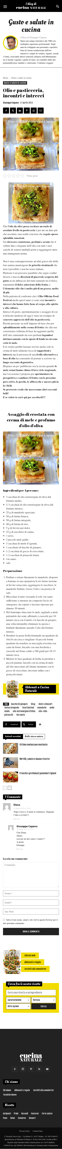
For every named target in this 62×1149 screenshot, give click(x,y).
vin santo (20, 714)
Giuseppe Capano (11, 102)
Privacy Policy (24, 1131)
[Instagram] (23, 1069)
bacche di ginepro (19, 704)
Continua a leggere (45, 62)
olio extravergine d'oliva (24, 711)
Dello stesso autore (34, 736)
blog (33, 704)
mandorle (41, 707)
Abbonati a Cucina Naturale (37, 689)
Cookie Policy (38, 1131)
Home (5, 77)
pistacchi (8, 714)
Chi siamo (7, 1090)
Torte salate (47, 1113)
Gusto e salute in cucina (21, 77)
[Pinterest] (31, 1069)
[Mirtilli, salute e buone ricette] (10, 762)
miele (6, 711)
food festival (28, 707)
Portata (36, 1000)
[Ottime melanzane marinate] (10, 748)
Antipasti (7, 1113)
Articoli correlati (13, 736)
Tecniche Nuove (10, 1094)
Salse (12, 1118)
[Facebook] (15, 1069)
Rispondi (17, 819)
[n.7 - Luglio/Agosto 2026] (12, 689)
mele (52, 707)
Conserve (22, 1118)
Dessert (32, 1118)
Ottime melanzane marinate (34, 744)
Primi (16, 1113)
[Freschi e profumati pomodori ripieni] (10, 777)
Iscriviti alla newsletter (43, 1090)
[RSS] (39, 1069)
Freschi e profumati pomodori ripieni (38, 773)
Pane (5, 1118)
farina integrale (11, 707)
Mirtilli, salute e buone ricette (35, 758)
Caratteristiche (14, 1000)
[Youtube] (47, 1069)
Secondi (24, 1113)
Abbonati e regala (22, 1090)
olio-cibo (43, 711)
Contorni (35, 1113)
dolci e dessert (45, 704)
